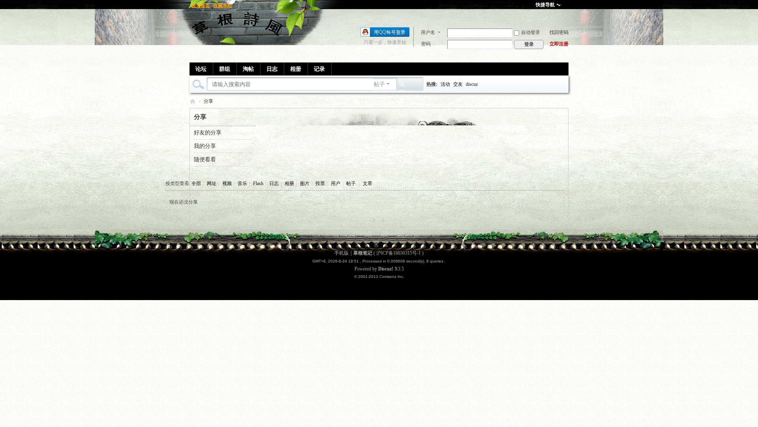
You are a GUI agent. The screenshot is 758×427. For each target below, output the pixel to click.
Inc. (401, 276)
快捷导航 (545, 5)
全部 (196, 183)
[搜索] (402, 84)
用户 (335, 183)
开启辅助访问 (566, 5)
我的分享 (205, 146)
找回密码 (559, 32)
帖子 (379, 84)
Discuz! (385, 269)
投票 (320, 183)
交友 (458, 84)
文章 (367, 183)
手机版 (341, 253)
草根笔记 (193, 101)
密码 (426, 44)
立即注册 (559, 44)
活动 (445, 84)
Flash (258, 183)
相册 (295, 69)
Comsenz (388, 276)
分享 (208, 101)
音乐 (242, 183)
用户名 (428, 32)
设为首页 (200, 5)
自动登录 (530, 32)
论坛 (200, 69)
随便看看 (205, 159)
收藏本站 (222, 5)
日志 (272, 69)
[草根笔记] (239, 26)
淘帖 (248, 69)
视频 (227, 183)
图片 (305, 183)
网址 (211, 183)
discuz (472, 84)
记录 (319, 69)
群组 (224, 69)
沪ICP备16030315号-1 (398, 253)
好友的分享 (207, 133)
